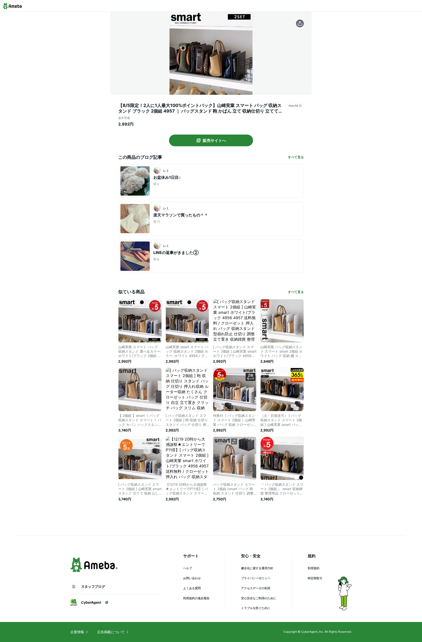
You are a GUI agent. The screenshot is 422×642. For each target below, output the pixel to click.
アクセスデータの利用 (255, 588)
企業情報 (77, 632)
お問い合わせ (192, 578)
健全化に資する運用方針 (257, 568)
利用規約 (313, 568)
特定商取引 (315, 578)
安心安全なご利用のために (258, 598)
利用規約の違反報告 (196, 598)
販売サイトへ (214, 140)
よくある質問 (192, 588)
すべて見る (296, 157)
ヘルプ (187, 568)
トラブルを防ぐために (255, 608)
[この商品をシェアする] (300, 23)
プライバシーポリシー (255, 578)
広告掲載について (111, 632)
